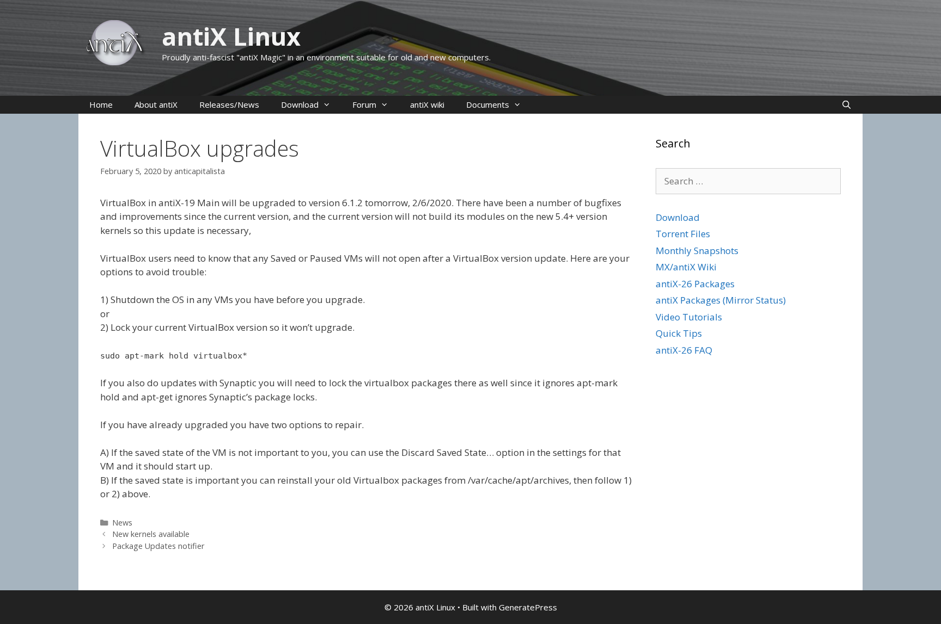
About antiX (156, 104)
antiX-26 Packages (695, 283)
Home (101, 104)
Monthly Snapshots (697, 250)
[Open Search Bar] (846, 105)
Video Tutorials (689, 317)
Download (300, 104)
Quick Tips (679, 333)
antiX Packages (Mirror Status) (721, 300)
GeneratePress (528, 607)
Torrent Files (683, 233)
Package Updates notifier (158, 546)
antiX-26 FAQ (684, 350)
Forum (364, 104)
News (122, 522)
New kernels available (151, 534)
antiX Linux (231, 36)
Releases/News (229, 104)
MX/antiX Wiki (686, 267)
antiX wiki (427, 104)
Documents (487, 104)
